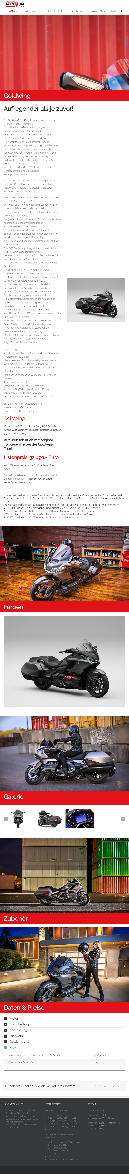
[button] (121, 11)
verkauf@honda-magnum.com (107, 1123)
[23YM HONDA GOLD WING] (64, 617)
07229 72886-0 (101, 1126)
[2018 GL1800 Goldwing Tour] (80, 810)
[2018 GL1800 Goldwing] (18, 809)
